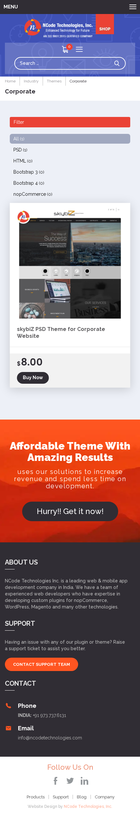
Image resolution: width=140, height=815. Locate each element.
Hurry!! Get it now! (70, 511)
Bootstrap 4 (28, 183)
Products (36, 796)
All (18, 138)
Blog (82, 796)
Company (105, 796)
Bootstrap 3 (28, 172)
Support (61, 796)
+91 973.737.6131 (49, 715)
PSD (20, 149)
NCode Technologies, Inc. (88, 806)
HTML (23, 161)
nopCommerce (32, 194)
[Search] (118, 63)
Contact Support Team (41, 664)
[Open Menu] (79, 50)
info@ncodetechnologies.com (50, 737)
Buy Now (33, 377)
